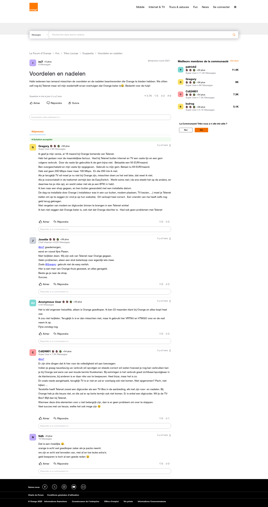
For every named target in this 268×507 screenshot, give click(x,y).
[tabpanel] (100, 306)
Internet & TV (157, 7)
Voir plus (234, 60)
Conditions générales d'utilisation (63, 495)
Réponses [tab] (38, 131)
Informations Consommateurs (152, 501)
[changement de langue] (235, 7)
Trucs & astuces (179, 7)
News (205, 7)
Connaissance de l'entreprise (85, 501)
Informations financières (55, 501)
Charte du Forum (36, 495)
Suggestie (88, 53)
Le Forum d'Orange (40, 53)
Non (186, 130)
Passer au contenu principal (15, 2)
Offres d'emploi (111, 501)
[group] (148, 95)
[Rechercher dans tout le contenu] (234, 34)
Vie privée (128, 501)
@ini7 (41, 247)
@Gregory (50, 264)
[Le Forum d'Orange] (33, 7)
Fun (195, 7)
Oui (201, 130)
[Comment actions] (170, 145)
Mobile (140, 7)
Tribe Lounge (71, 53)
